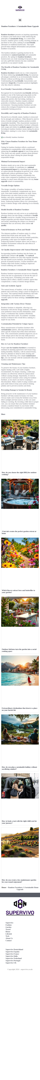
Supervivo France (12, 954)
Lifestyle (9, 934)
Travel (8, 929)
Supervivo (9, 923)
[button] (20, 20)
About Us (9, 938)
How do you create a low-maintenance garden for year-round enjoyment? (19, 881)
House (4, 887)
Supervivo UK (11, 963)
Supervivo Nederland (14, 958)
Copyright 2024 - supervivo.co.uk (20, 969)
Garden (8, 927)
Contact (9, 940)
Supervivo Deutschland (14, 949)
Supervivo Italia (12, 956)
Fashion (9, 925)
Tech (7, 936)
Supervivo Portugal (13, 961)
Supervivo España (12, 952)
